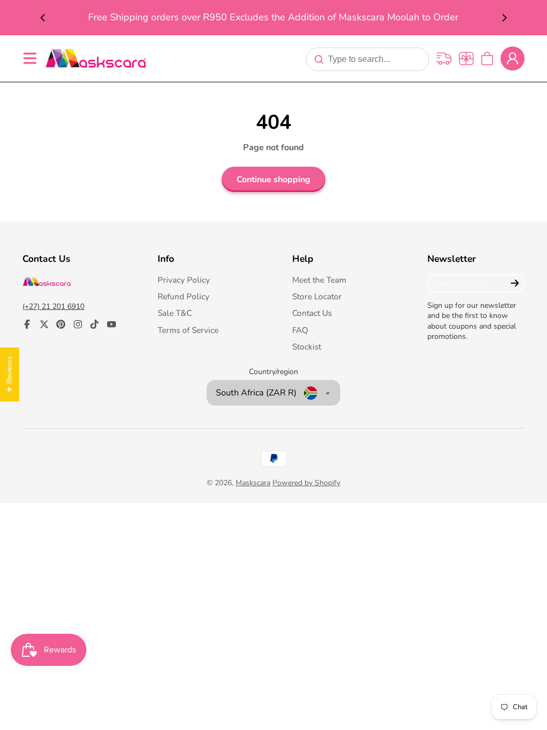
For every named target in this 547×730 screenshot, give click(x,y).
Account (513, 58)
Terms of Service (188, 330)
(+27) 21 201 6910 (53, 306)
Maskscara (253, 483)
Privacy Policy (184, 279)
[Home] (95, 58)
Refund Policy (183, 296)
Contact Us (312, 313)
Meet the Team (319, 279)
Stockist (306, 346)
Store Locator (317, 296)
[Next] (503, 17)
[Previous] (43, 17)
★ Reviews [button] (9, 374)
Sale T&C (175, 313)
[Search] (319, 59)
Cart (487, 58)
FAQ (300, 330)
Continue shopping (273, 179)
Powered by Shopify (306, 483)
